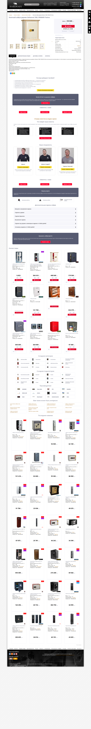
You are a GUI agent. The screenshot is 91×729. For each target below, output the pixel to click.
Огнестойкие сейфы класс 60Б (15, 404)
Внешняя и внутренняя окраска (23, 209)
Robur (73, 532)
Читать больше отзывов (45, 138)
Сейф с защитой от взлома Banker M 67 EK (35, 334)
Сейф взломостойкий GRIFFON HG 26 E (71, 465)
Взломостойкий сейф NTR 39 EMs (72, 333)
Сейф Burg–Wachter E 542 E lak (53, 333)
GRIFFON (21, 470)
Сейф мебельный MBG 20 (70, 529)
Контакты (79, 10)
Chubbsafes (56, 501)
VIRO (20, 533)
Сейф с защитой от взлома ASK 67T (71, 433)
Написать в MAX (75, 6)
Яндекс (51, 2)
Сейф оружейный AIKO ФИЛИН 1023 (36, 497)
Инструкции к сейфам (56, 10)
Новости (41, 10)
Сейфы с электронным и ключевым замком (70, 404)
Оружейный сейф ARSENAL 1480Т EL (19, 497)
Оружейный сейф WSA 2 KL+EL (53, 432)
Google (55, 2)
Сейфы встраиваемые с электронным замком (51, 404)
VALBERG (74, 437)
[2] (57, 35)
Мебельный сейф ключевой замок (68, 412)
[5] (60, 35)
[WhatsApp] (14, 73)
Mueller (55, 436)
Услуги (36, 10)
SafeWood (79, 45)
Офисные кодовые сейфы (33, 411)
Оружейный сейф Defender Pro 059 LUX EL (36, 562)
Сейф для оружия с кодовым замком (50, 412)
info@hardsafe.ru (77, 8)
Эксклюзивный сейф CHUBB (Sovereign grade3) (53, 497)
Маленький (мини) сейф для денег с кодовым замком (33, 408)
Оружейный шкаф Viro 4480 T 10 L (19, 530)
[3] (58, 35)
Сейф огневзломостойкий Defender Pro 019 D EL (35, 433)
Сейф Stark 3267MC (69, 298)
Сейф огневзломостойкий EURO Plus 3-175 (19, 265)
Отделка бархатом (19, 216)
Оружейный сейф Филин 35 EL (53, 625)
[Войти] (89, 18)
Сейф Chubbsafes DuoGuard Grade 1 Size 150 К (18, 334)
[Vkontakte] (10, 654)
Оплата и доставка (71, 10)
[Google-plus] (16, 654)
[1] (55, 35)
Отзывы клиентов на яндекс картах (45, 119)
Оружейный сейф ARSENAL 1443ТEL (71, 497)
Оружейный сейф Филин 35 (71, 625)
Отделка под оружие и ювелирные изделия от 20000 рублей (30, 223)
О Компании (47, 10)
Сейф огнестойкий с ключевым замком (14, 412)
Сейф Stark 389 (68, 264)
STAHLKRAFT (21, 436)
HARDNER (56, 566)
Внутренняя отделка (20, 219)
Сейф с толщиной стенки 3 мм (51, 408)
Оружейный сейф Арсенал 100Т (36, 625)
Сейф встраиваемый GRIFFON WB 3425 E (19, 594)
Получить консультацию (23, 167)
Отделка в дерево (19, 212)
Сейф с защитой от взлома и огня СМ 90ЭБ (36, 465)
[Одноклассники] (12, 73)
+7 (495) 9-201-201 (76, 2)
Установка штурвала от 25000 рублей (24, 227)
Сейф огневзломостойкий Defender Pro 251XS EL (17, 562)
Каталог (16, 10)
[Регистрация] (89, 22)
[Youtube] (14, 654)
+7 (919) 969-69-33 (76, 4)
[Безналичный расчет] (15, 659)
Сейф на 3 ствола (68, 407)
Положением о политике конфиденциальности (65, 655)
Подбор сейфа (22, 10)
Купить (69, 26)
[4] (59, 35)
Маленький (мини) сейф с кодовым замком (15, 408)
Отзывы (64, 10)
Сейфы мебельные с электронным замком (33, 404)
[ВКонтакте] (11, 73)
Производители (30, 10)
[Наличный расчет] (11, 659)
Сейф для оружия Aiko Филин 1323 (35, 530)
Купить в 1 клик (68, 29)
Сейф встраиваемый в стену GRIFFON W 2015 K (53, 530)
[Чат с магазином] (80, 2)
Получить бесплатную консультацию (45, 90)
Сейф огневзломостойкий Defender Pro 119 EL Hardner (53, 562)
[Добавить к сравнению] (13, 282)
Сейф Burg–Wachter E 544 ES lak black (18, 299)
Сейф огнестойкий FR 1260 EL (18, 432)
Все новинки (79, 644)
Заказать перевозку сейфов (67, 169)
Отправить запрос (45, 241)
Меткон (38, 470)
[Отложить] (15, 282)
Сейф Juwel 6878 (33, 298)
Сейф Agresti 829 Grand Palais (53, 298)
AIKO (38, 501)
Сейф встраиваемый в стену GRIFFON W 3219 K (35, 594)
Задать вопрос (23, 112)
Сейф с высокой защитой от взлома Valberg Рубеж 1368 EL (36, 265)
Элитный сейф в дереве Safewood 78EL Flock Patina (54, 265)
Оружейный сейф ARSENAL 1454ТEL (71, 562)
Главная (11, 10)
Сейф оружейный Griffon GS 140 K (54, 464)
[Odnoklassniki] (12, 654)
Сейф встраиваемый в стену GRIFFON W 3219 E (18, 465)
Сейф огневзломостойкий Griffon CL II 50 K (19, 626)
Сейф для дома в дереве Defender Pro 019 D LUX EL (54, 594)
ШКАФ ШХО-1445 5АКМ (70, 593)
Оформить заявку (67, 112)
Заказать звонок (45, 112)
